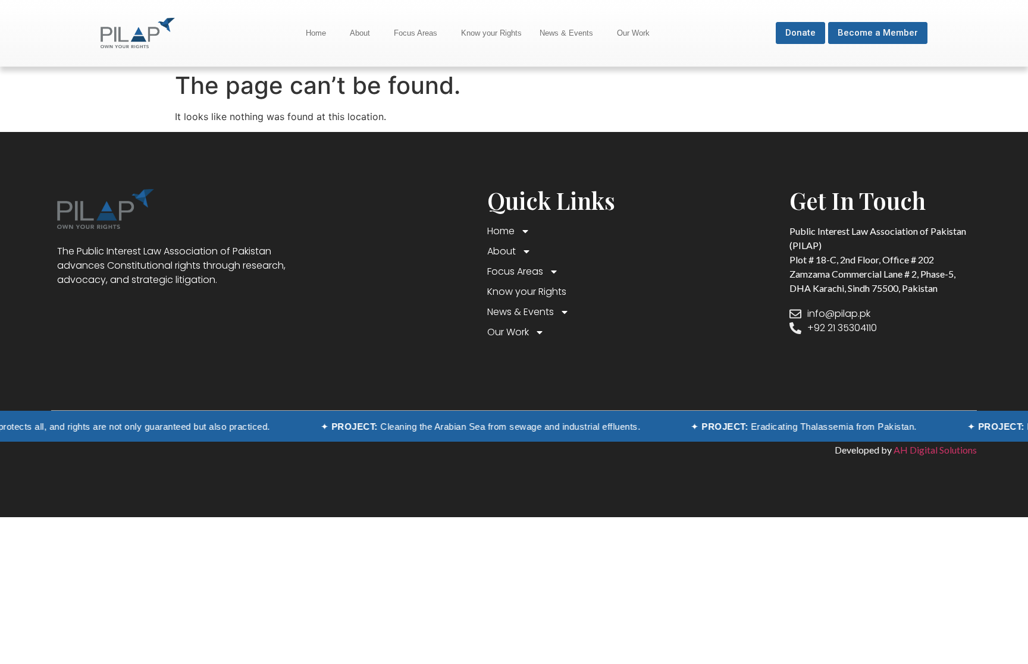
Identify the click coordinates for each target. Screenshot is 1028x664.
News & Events (566, 33)
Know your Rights (491, 33)
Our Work (633, 33)
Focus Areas (415, 33)
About (360, 33)
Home (316, 33)
